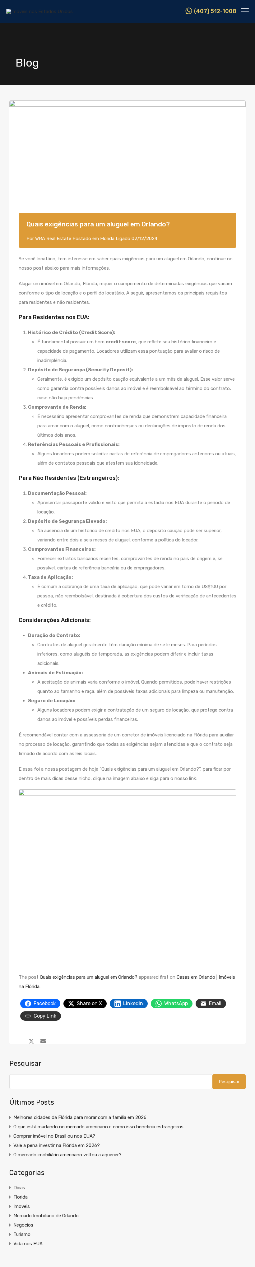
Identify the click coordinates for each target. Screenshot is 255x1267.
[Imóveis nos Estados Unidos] (39, 11)
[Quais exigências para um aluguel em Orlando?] (127, 166)
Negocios (23, 1225)
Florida (107, 238)
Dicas (19, 1187)
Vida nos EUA (28, 1243)
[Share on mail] (43, 1041)
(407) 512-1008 (215, 11)
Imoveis (21, 1206)
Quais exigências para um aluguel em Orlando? (88, 977)
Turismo (21, 1234)
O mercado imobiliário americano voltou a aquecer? (67, 1155)
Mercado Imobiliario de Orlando (46, 1215)
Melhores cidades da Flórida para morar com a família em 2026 (79, 1117)
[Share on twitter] (31, 1041)
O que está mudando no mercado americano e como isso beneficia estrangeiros (98, 1127)
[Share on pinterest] (54, 1041)
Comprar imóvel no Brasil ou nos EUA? (54, 1136)
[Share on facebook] (20, 1041)
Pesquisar (25, 1064)
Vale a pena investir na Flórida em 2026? (56, 1145)
